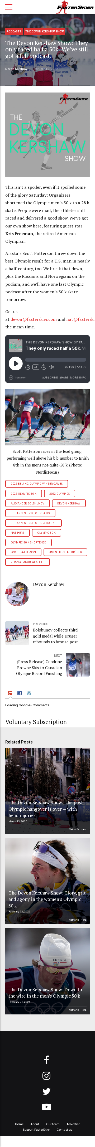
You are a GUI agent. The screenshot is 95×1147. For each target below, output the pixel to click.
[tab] (10, 694)
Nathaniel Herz (78, 829)
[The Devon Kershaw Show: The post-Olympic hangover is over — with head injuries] (46, 791)
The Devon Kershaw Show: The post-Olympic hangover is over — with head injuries (46, 808)
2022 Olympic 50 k (23, 493)
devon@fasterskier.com (34, 319)
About (34, 1124)
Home (19, 1124)
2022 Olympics (59, 493)
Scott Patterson (23, 552)
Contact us (64, 1129)
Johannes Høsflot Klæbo (30, 513)
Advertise (73, 1124)
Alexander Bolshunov (27, 503)
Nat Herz (17, 532)
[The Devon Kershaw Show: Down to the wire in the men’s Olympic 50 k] (46, 971)
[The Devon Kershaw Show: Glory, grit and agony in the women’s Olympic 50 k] (46, 881)
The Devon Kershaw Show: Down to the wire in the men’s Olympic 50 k (45, 992)
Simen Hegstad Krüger (65, 552)
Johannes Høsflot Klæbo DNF (33, 523)
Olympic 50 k (46, 532)
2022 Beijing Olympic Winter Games (37, 483)
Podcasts (14, 31)
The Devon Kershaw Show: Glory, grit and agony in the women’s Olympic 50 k (47, 899)
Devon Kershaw (16, 69)
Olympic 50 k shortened (28, 542)
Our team (53, 1124)
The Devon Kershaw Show (44, 31)
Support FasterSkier (36, 1129)
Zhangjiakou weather (27, 562)
